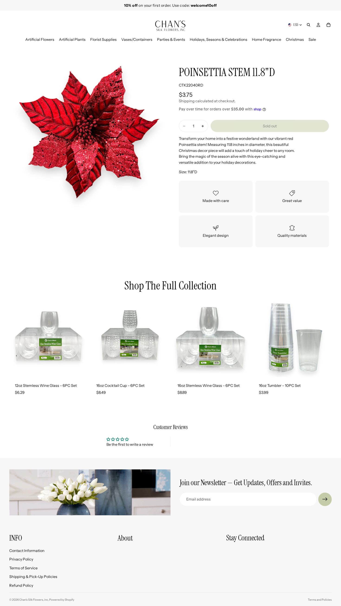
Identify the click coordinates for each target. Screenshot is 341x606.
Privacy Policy (21, 559)
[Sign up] (325, 499)
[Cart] (328, 25)
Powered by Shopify (61, 599)
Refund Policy (21, 585)
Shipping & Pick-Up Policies (33, 576)
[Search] (308, 25)
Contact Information (27, 550)
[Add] (81, 370)
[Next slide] (327, 48)
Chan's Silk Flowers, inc (33, 599)
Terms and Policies (320, 599)
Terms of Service (23, 567)
